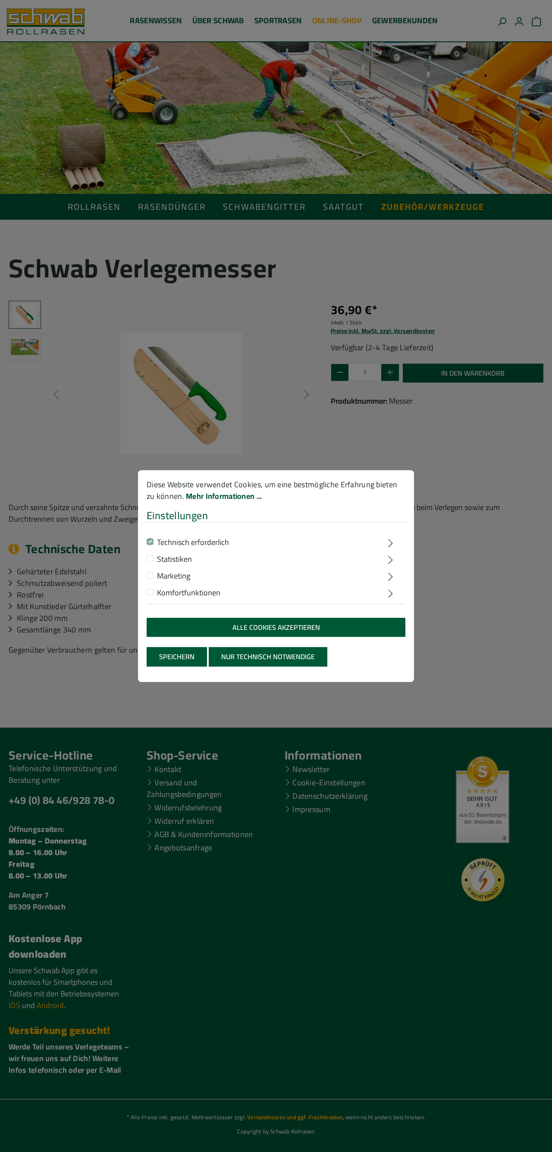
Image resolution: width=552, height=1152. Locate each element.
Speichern (176, 656)
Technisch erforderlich (193, 542)
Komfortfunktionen (188, 592)
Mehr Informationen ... (224, 496)
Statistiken (174, 559)
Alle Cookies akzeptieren (276, 627)
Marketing (173, 576)
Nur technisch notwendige (268, 656)
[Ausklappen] (390, 543)
